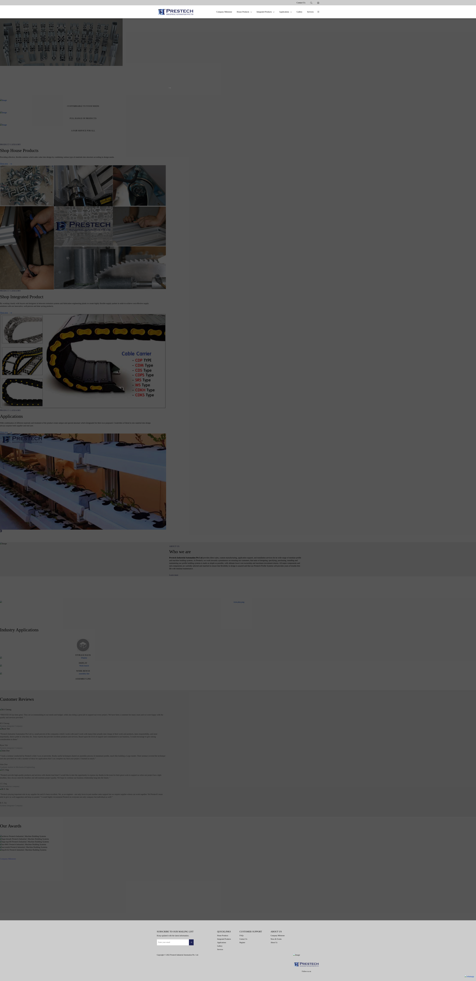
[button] (318, 12)
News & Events (276, 939)
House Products (243, 12)
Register (242, 942)
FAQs (241, 936)
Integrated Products (264, 12)
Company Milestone (224, 12)
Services (310, 12)
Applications (284, 12)
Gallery (299, 12)
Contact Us (301, 3)
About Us (274, 942)
